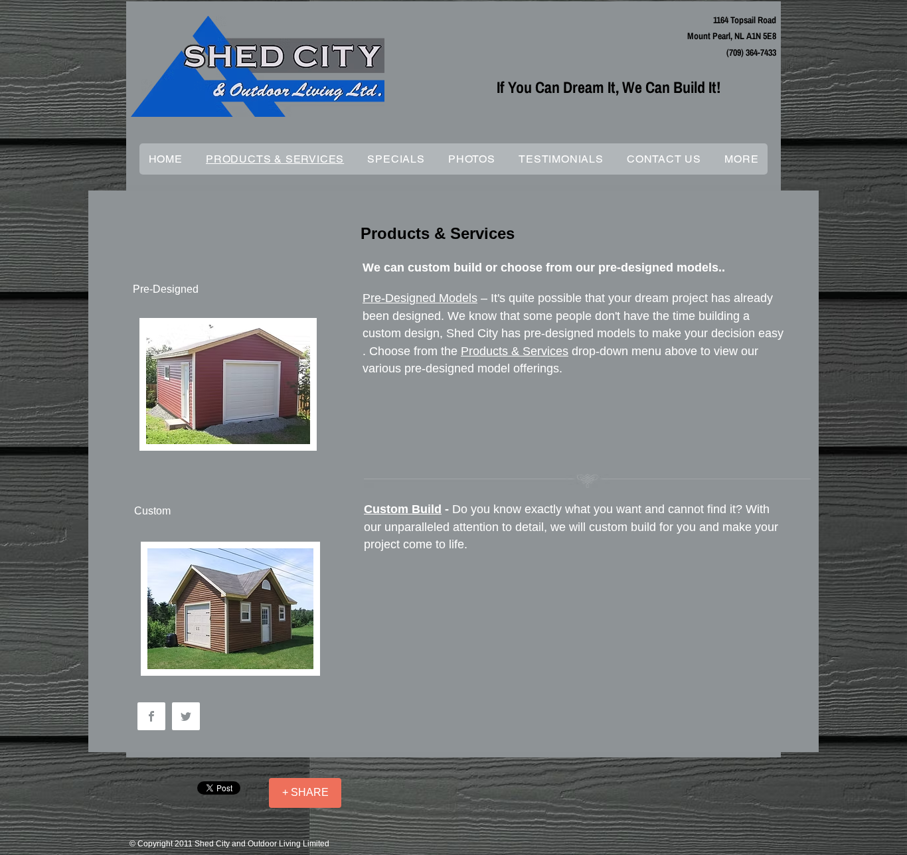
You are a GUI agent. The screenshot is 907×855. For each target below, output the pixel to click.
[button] (742, 159)
